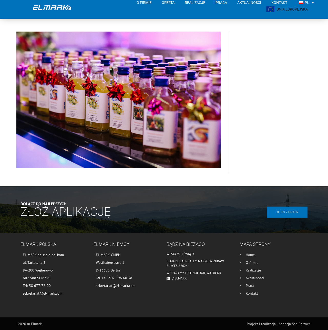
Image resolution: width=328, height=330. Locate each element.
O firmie (144, 3)
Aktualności (249, 3)
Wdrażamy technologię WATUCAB (194, 273)
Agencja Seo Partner (294, 324)
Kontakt (279, 3)
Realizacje (195, 3)
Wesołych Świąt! (180, 254)
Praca (221, 3)
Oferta (168, 3)
